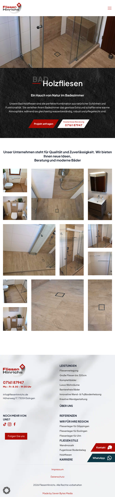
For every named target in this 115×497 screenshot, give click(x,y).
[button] (6, 490)
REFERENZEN (68, 415)
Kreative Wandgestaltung (73, 399)
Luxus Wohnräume (70, 384)
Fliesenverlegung (69, 370)
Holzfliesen (66, 454)
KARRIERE (66, 459)
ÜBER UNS (66, 405)
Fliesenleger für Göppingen (74, 426)
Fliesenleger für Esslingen (73, 430)
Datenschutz (57, 476)
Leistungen (68, 365)
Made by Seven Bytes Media (58, 493)
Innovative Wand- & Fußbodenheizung (80, 394)
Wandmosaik (67, 445)
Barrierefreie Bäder (70, 389)
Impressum (58, 469)
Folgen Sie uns (16, 436)
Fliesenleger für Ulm (70, 435)
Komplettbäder (68, 380)
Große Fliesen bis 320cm (73, 375)
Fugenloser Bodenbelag (73, 449)
